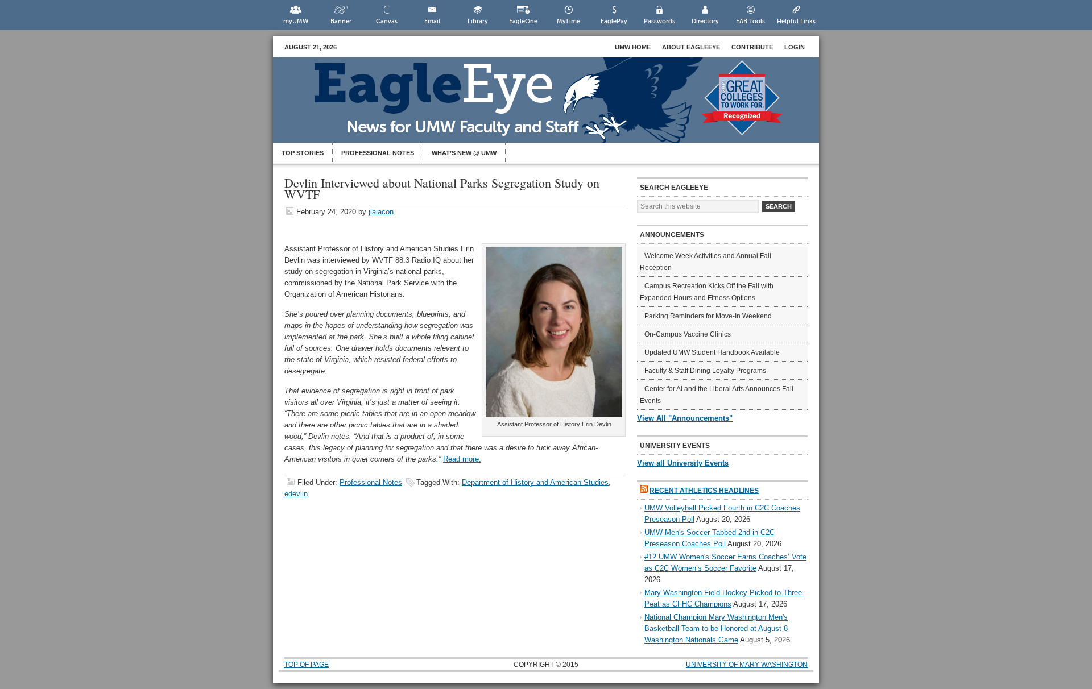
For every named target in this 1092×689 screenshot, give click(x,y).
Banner (340, 21)
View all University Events (683, 463)
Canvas (387, 21)
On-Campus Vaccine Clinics (687, 334)
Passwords (659, 21)
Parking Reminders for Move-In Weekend (708, 316)
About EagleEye (691, 47)
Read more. (462, 459)
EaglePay (614, 21)
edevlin (296, 493)
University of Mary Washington (747, 665)
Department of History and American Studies (535, 482)
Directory (705, 21)
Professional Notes (377, 153)
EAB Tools (750, 21)
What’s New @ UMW (464, 153)
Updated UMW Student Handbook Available (712, 352)
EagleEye (557, 105)
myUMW (295, 21)
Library (478, 21)
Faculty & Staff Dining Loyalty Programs (705, 371)
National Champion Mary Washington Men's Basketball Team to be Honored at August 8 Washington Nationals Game (716, 628)
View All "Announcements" (685, 418)
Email (432, 21)
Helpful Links (796, 21)
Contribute (752, 47)
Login (794, 47)
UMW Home (633, 47)
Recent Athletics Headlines (704, 491)
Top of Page (306, 665)
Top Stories (303, 153)
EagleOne (523, 21)
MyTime (568, 21)
